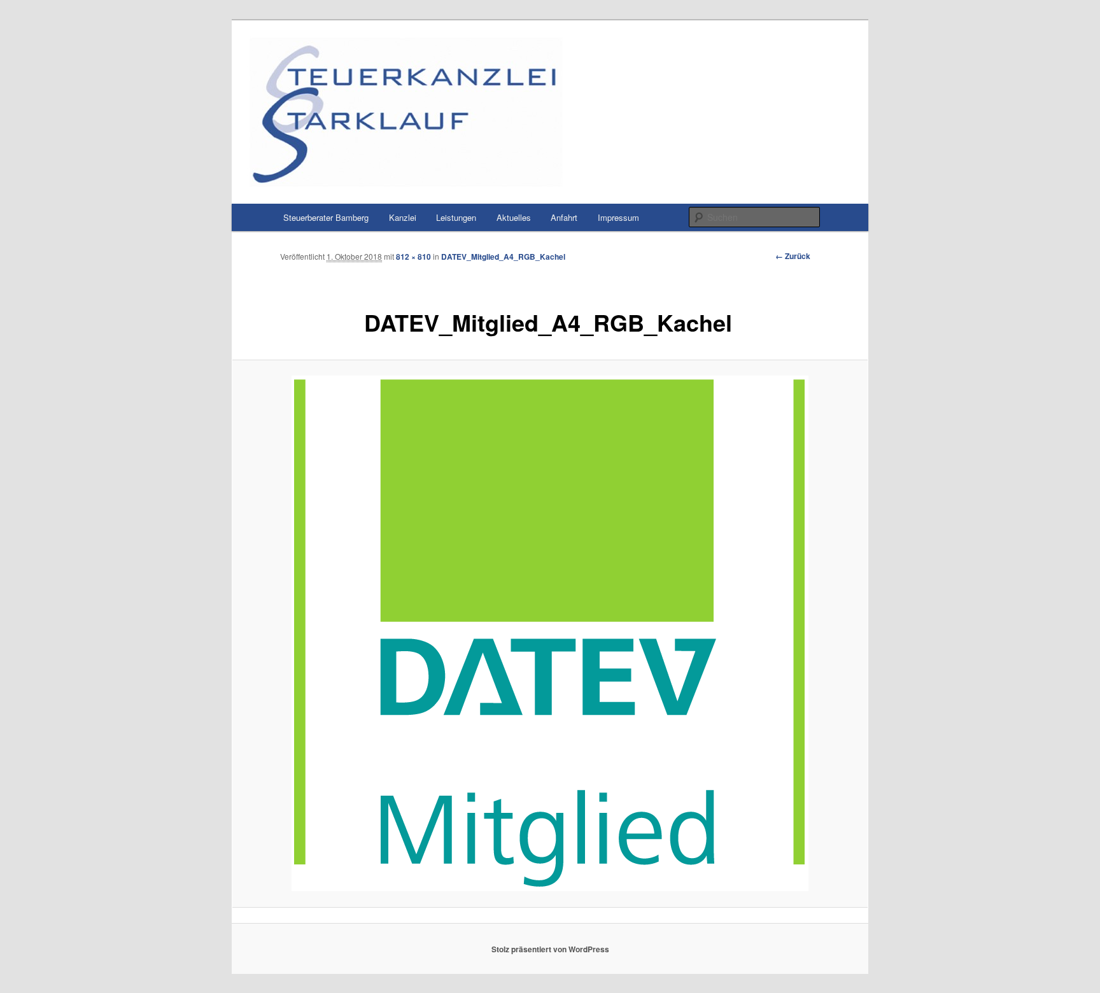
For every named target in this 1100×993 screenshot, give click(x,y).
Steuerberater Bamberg (326, 217)
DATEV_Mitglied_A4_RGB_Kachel (503, 256)
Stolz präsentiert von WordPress (550, 949)
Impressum (618, 217)
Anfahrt (564, 217)
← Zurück (792, 256)
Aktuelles (514, 217)
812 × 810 (413, 256)
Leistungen (456, 217)
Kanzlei (402, 217)
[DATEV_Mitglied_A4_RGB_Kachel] (550, 633)
